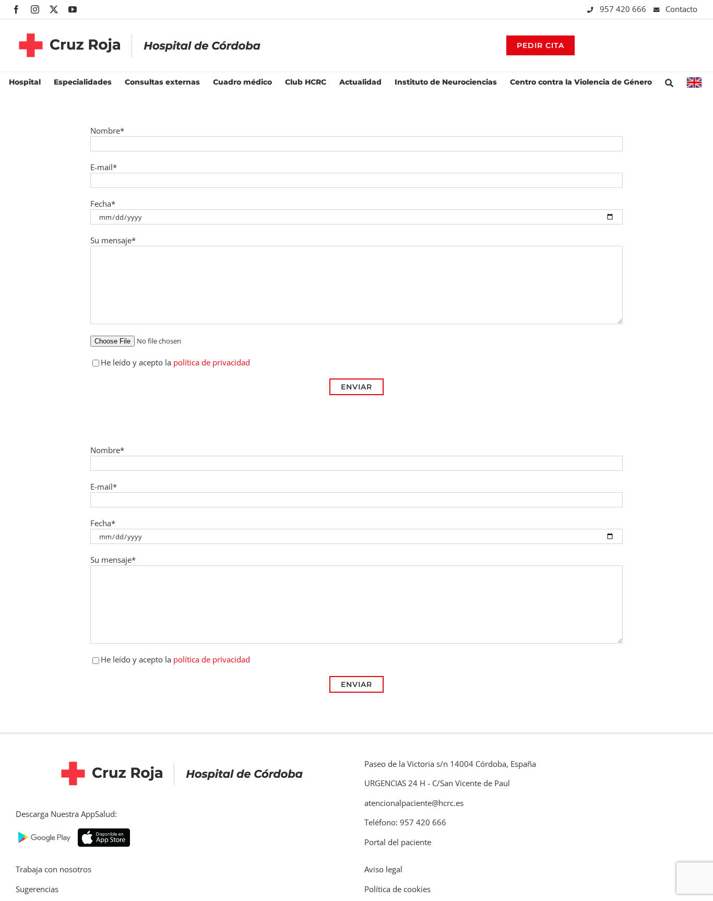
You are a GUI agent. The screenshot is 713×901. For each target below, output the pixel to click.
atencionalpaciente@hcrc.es (414, 803)
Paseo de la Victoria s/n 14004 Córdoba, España (450, 763)
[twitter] (54, 9)
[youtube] (72, 9)
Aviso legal (383, 869)
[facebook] (16, 9)
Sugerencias (37, 889)
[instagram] (35, 9)
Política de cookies (397, 889)
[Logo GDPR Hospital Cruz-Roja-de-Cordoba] (139, 25)
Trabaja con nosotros (53, 869)
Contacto (681, 9)
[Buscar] (669, 81)
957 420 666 (624, 9)
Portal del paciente (397, 842)
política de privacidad (211, 362)
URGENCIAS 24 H (394, 783)
